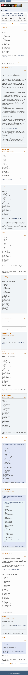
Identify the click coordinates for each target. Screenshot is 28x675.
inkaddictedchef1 (7, 333)
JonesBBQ (5, 277)
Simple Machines (17, 673)
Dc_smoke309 (6, 489)
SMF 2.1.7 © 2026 (11, 673)
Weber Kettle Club (17, 218)
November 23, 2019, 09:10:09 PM (8, 151)
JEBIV (3, 233)
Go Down (3, 23)
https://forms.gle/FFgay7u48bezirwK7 (10, 128)
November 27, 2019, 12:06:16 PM (8, 618)
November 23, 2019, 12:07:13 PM (8, 29)
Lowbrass (5, 187)
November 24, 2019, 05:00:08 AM (8, 235)
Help (8, 672)
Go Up (2, 663)
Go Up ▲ (19, 672)
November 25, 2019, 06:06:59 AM (8, 279)
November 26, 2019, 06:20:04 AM (8, 397)
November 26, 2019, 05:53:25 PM (8, 439)
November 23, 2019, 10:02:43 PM (8, 189)
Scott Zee (4, 27)
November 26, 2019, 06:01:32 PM (8, 491)
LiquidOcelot (5, 149)
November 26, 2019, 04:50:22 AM (8, 353)
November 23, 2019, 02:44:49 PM (8, 69)
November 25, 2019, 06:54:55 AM (8, 318)
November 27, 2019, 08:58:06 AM (8, 555)
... (15, 23)
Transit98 (4, 438)
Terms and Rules (13, 672)
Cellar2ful (5, 68)
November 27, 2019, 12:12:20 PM (8, 639)
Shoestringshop (6, 395)
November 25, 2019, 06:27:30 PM (8, 335)
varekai (4, 616)
